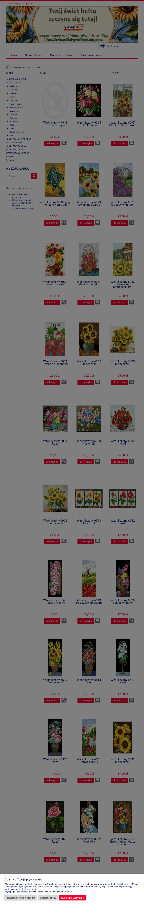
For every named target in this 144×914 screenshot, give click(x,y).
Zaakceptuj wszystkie (72, 897)
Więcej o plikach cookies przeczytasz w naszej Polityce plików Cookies (38, 891)
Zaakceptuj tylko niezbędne (21, 897)
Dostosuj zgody (48, 897)
